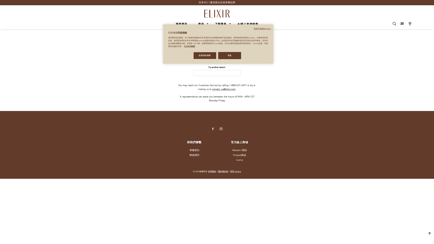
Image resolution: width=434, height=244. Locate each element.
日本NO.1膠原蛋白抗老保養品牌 (217, 2)
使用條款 (212, 171)
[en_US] (236, 73)
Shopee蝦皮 (239, 155)
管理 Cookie (235, 171)
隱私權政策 (223, 171)
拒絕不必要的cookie (262, 28)
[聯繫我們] (402, 24)
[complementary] (429, 233)
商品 (201, 24)
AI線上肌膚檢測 (248, 24)
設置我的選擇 (205, 55)
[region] (218, 44)
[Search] (394, 24)
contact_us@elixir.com (223, 89)
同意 (230, 55)
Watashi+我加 (239, 150)
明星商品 (182, 24)
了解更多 (221, 24)
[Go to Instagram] (221, 129)
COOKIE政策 (189, 46)
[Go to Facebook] (213, 129)
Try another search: (217, 67)
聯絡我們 (194, 155)
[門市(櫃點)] (410, 24)
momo (239, 160)
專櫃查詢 (194, 150)
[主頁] (217, 12)
